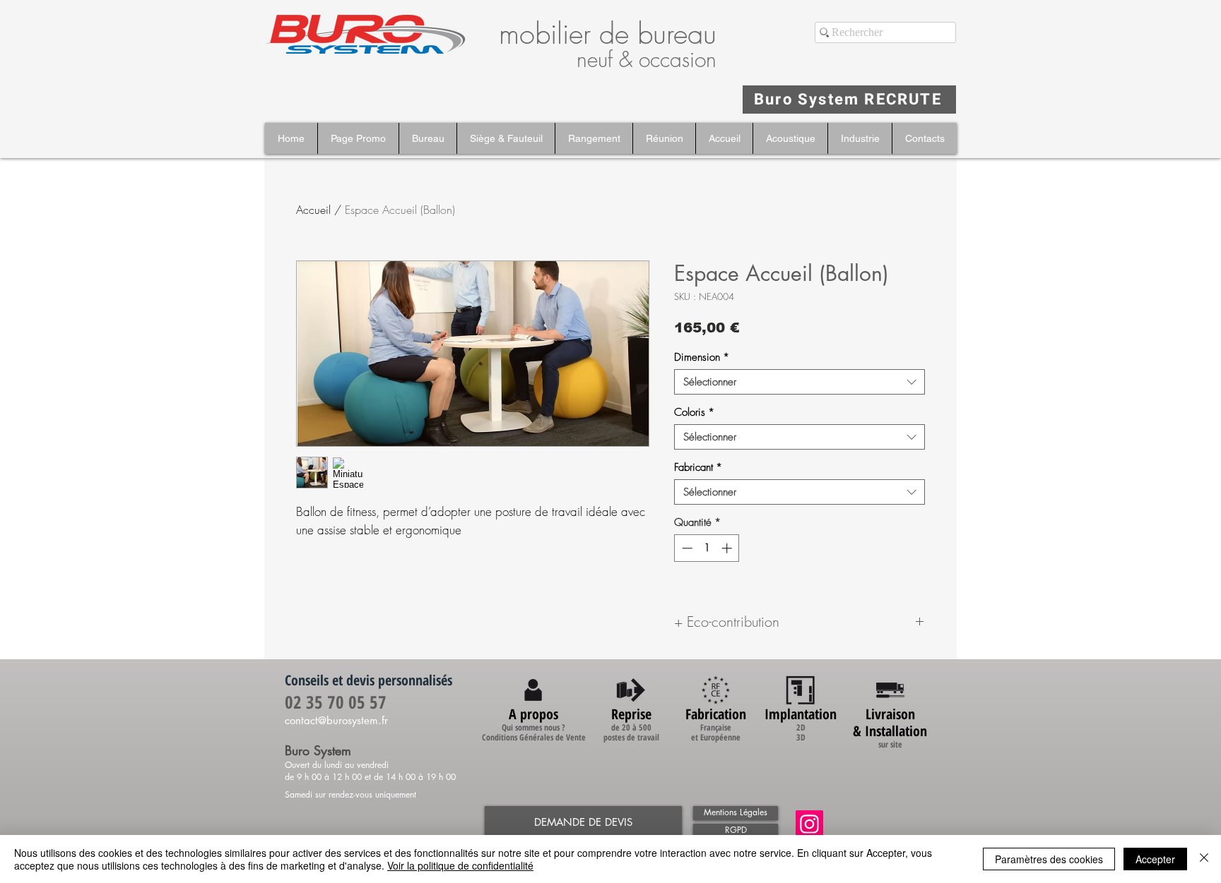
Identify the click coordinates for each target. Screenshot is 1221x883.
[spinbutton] (707, 548)
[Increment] (728, 548)
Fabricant (698, 467)
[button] (427, 138)
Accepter (1155, 859)
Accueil (313, 209)
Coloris (694, 412)
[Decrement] (685, 548)
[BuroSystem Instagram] (809, 824)
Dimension (701, 357)
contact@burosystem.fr (336, 720)
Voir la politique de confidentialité (460, 865)
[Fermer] (1204, 859)
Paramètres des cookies (1049, 859)
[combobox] (799, 382)
